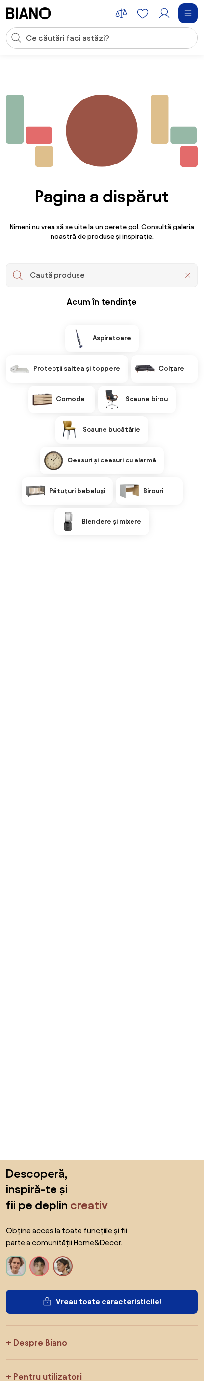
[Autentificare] (164, 13)
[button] (188, 275)
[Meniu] (188, 13)
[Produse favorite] (143, 13)
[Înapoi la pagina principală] (28, 13)
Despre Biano (40, 1342)
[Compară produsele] (121, 13)
